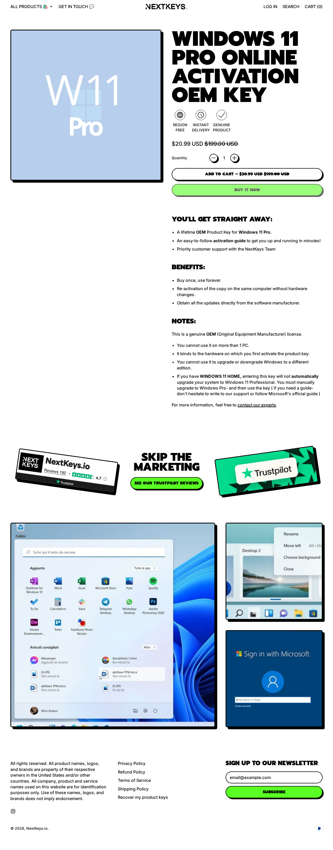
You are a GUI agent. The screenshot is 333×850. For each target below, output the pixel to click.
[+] (234, 158)
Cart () (313, 8)
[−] (213, 158)
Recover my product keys (143, 797)
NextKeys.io (37, 828)
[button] (291, 6)
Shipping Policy (133, 788)
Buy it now (247, 190)
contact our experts (257, 404)
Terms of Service (134, 780)
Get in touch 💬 (76, 6)
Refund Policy (131, 772)
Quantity (179, 158)
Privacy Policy (131, 763)
